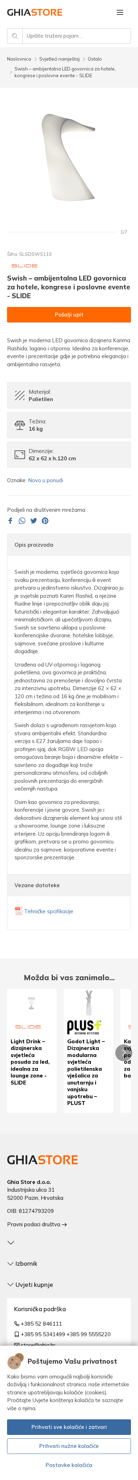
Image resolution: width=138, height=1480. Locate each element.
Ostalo (95, 59)
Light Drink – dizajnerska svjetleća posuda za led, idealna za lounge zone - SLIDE (30, 1062)
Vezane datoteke (37, 885)
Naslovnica (19, 59)
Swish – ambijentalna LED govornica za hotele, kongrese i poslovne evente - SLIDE (65, 72)
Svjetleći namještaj (59, 59)
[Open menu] (120, 12)
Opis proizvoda (34, 544)
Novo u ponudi (45, 480)
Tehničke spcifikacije (48, 911)
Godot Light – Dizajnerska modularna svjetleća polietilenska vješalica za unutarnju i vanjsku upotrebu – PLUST (86, 1072)
